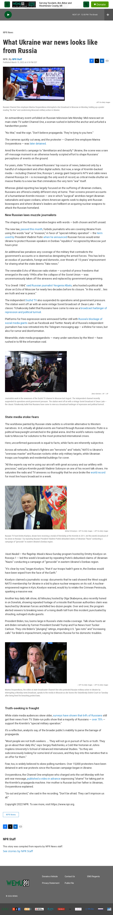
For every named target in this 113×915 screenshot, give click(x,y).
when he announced (55, 237)
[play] (8, 14)
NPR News (8, 32)
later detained (38, 143)
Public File (69, 883)
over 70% (97, 719)
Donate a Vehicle (50, 876)
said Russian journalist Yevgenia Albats (49, 285)
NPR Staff (17, 59)
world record (98, 472)
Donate (101, 4)
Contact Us (70, 876)
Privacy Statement (50, 883)
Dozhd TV (31, 300)
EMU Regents (93, 876)
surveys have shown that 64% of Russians (77, 715)
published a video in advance (43, 778)
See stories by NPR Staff (18, 851)
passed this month (32, 229)
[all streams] (108, 15)
